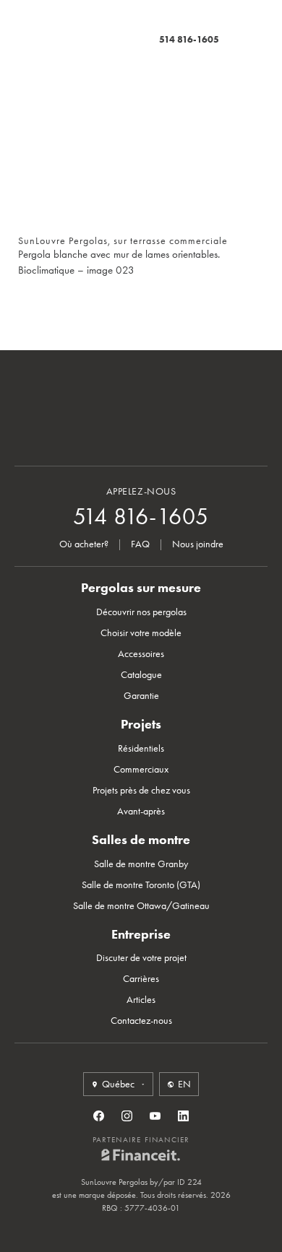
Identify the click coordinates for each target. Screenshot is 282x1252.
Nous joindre (197, 544)
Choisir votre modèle (141, 633)
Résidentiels (141, 748)
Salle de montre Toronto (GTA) (141, 885)
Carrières (141, 979)
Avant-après (141, 811)
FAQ (140, 544)
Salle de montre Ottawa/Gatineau (141, 906)
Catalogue (141, 675)
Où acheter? (83, 544)
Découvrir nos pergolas (141, 612)
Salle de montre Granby (141, 864)
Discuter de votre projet (141, 958)
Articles (141, 1000)
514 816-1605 (189, 39)
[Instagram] (126, 1115)
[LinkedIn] (183, 1115)
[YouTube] (155, 1115)
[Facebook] (98, 1115)
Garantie (141, 696)
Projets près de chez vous (141, 790)
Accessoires (141, 654)
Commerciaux (141, 769)
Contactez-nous (141, 1020)
